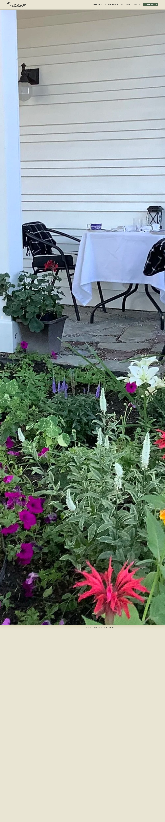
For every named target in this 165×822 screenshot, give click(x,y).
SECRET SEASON (102, 627)
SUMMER (88, 627)
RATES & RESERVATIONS (151, 4)
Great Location (125, 4)
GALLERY (111, 627)
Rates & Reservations (110, 715)
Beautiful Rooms (97, 4)
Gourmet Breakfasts (111, 4)
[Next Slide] (163, 317)
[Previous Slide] (2, 317)
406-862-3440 (137, 4)
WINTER (95, 627)
